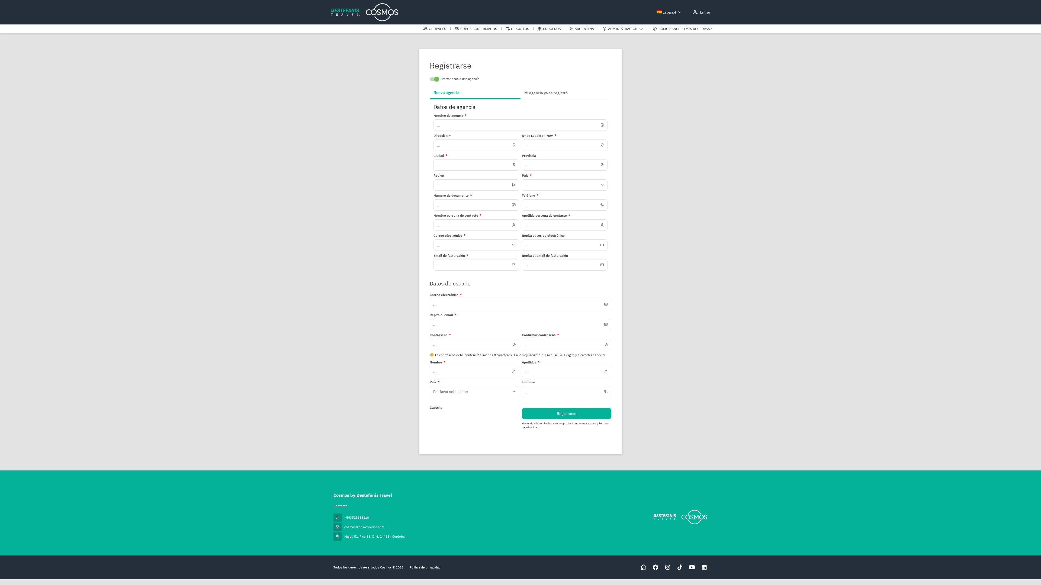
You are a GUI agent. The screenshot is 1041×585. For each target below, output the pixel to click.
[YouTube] (692, 567)
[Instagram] (667, 567)
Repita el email (443, 315)
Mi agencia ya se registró (546, 93)
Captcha (436, 407)
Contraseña (440, 335)
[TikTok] (679, 567)
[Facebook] (655, 567)
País (434, 382)
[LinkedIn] (704, 567)
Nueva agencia (446, 93)
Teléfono (528, 382)
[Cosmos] (680, 517)
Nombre (437, 362)
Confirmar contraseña (540, 335)
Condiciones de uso (584, 423)
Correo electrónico (446, 295)
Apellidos (530, 362)
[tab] (475, 93)
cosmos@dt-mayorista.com (364, 527)
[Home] (643, 567)
